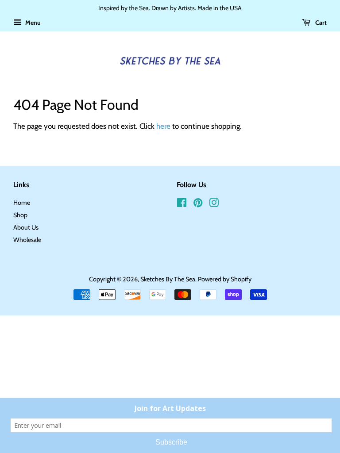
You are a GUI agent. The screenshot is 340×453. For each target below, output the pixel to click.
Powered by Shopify (224, 279)
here (163, 126)
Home (21, 203)
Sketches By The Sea (167, 279)
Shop (20, 215)
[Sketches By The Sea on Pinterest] (198, 204)
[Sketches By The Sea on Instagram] (214, 204)
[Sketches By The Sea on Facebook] (182, 204)
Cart (320, 23)
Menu (32, 23)
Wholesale (27, 240)
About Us (26, 227)
